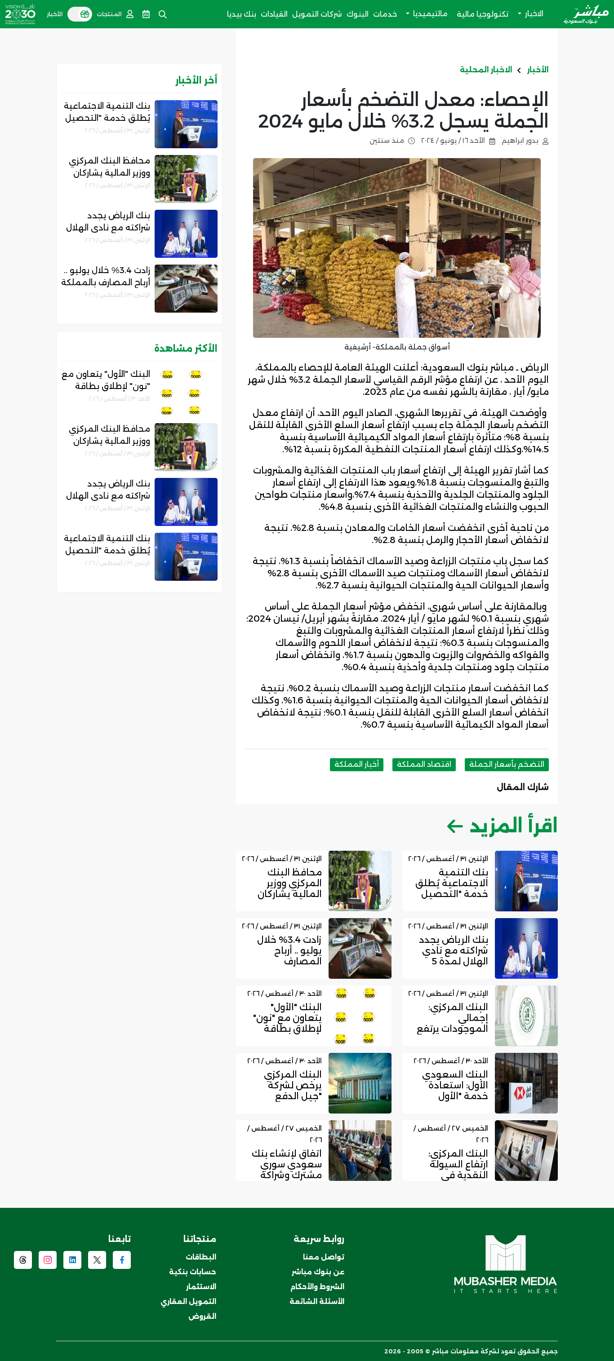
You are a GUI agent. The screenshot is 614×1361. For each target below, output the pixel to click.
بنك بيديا (241, 14)
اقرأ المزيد (514, 826)
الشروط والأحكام (317, 1286)
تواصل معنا (323, 1257)
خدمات (385, 14)
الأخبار (538, 70)
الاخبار (533, 13)
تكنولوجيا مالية (483, 14)
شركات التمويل (317, 14)
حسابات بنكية (192, 1272)
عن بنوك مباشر (318, 1272)
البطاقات (201, 1257)
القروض (202, 1316)
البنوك (358, 14)
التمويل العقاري (188, 1301)
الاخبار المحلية (486, 70)
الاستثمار (201, 1286)
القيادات (274, 14)
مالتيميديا (429, 13)
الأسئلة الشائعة (316, 1301)
